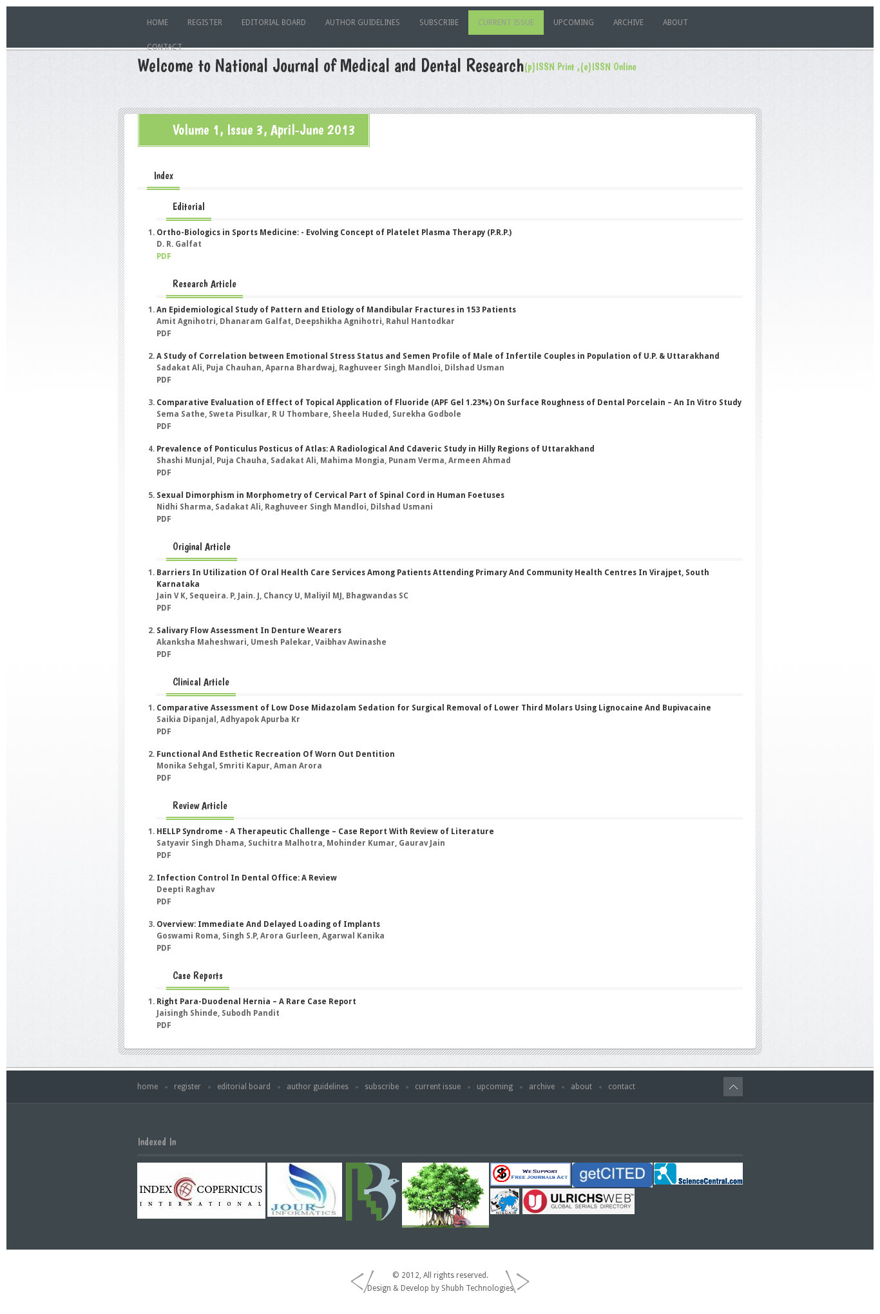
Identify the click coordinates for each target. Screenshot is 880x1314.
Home (157, 22)
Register (204, 22)
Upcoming (573, 22)
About (675, 22)
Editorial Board (274, 22)
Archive (628, 22)
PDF (164, 256)
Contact (164, 47)
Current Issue (506, 22)
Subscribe (439, 22)
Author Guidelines (362, 22)
